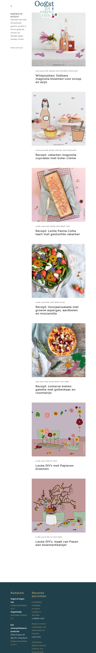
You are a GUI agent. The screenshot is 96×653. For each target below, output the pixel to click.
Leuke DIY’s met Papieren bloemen (55, 467)
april (46, 71)
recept (65, 71)
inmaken (52, 71)
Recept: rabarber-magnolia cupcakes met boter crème (56, 156)
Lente (58, 71)
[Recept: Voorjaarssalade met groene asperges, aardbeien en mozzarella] (59, 271)
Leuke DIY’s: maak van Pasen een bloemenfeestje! (57, 543)
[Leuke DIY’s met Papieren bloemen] (59, 429)
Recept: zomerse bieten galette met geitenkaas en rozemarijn (55, 389)
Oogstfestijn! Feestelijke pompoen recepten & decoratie (37, 608)
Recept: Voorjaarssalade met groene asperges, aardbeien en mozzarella (57, 310)
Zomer (66, 381)
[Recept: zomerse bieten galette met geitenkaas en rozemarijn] (59, 350)
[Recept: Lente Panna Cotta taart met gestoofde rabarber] (59, 195)
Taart (64, 150)
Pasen (60, 537)
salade (62, 302)
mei (61, 71)
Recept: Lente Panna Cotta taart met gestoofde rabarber (58, 232)
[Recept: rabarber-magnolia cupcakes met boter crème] (59, 119)
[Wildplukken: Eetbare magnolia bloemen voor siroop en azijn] (59, 39)
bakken (51, 150)
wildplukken (73, 71)
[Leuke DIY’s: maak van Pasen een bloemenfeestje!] (59, 505)
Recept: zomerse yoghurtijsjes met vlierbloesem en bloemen (39, 629)
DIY (51, 461)
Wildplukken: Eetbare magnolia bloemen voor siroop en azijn (58, 79)
